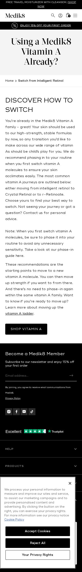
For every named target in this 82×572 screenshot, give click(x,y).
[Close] (70, 483)
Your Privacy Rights (37, 555)
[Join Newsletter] (71, 375)
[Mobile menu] (75, 16)
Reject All (37, 543)
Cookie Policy (14, 519)
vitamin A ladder (19, 313)
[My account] (60, 16)
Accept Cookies (37, 531)
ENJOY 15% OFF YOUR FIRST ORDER (45, 25)
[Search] (53, 15)
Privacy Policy (13, 398)
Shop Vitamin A (26, 329)
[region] (37, 522)
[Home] (23, 15)
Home (9, 81)
